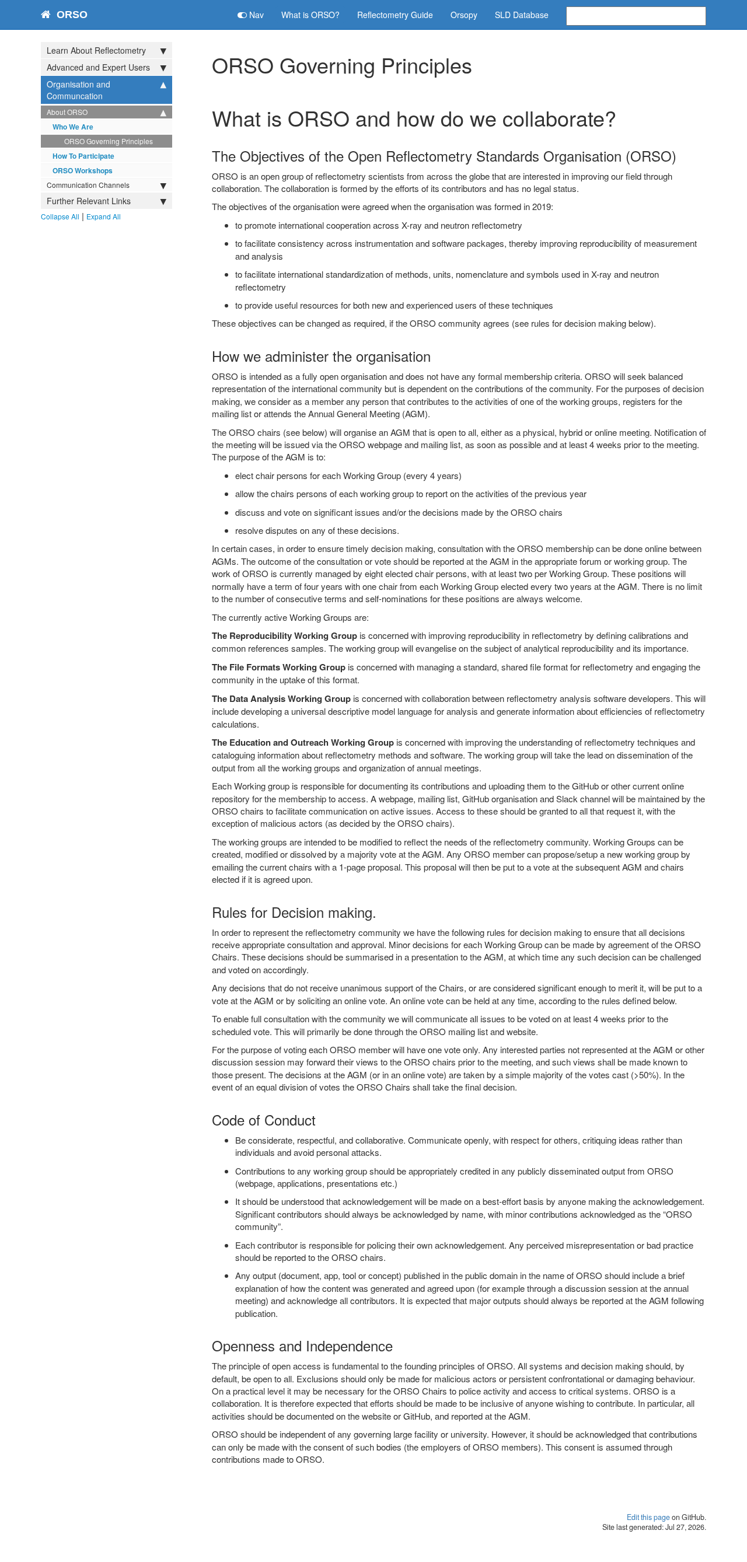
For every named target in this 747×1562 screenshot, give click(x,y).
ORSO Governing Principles (108, 141)
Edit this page (648, 1517)
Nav (255, 14)
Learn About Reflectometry (96, 50)
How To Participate (83, 156)
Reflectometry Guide (395, 14)
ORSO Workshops (83, 170)
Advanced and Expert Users (98, 67)
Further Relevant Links (89, 201)
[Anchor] (683, 155)
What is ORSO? (310, 14)
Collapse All (60, 216)
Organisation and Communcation (78, 90)
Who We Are (73, 126)
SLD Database (522, 14)
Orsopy (464, 14)
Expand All (103, 216)
